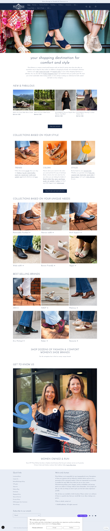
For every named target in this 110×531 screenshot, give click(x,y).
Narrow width (46, 233)
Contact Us (15, 478)
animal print (24, 175)
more (36, 177)
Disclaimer (15, 491)
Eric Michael (18, 341)
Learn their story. (71, 465)
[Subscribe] (38, 515)
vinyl (21, 177)
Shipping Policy (17, 494)
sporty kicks (90, 175)
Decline (71, 527)
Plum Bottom (19, 527)
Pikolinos (72, 308)
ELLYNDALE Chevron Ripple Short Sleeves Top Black (65, 113)
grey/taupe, (62, 179)
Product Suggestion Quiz (50, 73)
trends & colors (56, 71)
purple (45, 181)
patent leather (31, 173)
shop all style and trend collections (55, 191)
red (48, 181)
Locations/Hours (17, 476)
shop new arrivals (55, 126)
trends (27, 171)
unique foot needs (44, 71)
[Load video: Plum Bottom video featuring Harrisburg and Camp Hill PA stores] (55, 410)
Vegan (71, 266)
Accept (54, 527)
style (37, 71)
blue (53, 179)
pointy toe (18, 175)
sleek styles (83, 175)
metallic (52, 181)
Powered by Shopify (26, 527)
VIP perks (15, 484)
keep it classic (75, 177)
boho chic (91, 173)
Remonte (72, 341)
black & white (47, 179)
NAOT (43, 308)
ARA (15, 308)
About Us (15, 486)
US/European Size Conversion (20, 501)
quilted (17, 177)
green (56, 179)
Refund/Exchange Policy (19, 481)
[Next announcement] (96, 1)
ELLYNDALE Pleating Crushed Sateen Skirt (85, 113)
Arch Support (74, 233)
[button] (35, 5)
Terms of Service (17, 496)
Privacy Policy (16, 499)
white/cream (60, 183)
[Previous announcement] (13, 1)
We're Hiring (16, 504)
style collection (90, 177)
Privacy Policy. (56, 523)
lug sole (24, 173)
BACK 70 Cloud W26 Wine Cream (23, 112)
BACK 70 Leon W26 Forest (42, 112)
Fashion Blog (16, 489)
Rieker (43, 341)
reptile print (32, 175)
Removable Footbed (20, 233)
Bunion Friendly (47, 266)
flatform (19, 173)
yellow (58, 181)
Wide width (17, 266)
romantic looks (75, 175)
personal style (87, 171)
